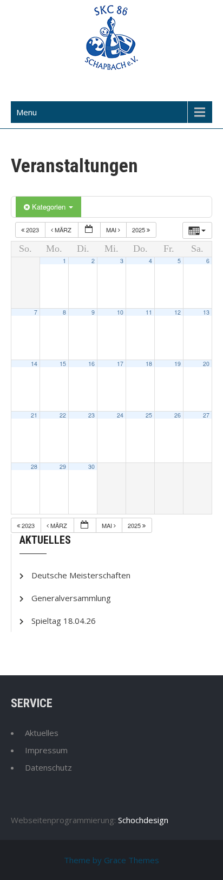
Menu (26, 112)
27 (206, 415)
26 (177, 415)
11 (149, 312)
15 (63, 364)
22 (63, 415)
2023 (32, 229)
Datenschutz (48, 767)
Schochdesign (143, 819)
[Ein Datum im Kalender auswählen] (89, 230)
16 (91, 364)
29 (63, 466)
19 (177, 364)
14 (34, 364)
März (63, 229)
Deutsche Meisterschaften (80, 575)
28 (34, 466)
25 (149, 415)
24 (120, 415)
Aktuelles (41, 732)
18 (149, 364)
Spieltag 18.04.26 (63, 620)
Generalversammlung (71, 597)
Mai (112, 229)
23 (91, 415)
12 (177, 312)
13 (206, 312)
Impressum (46, 750)
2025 (139, 229)
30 (91, 466)
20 (206, 364)
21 (34, 415)
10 (120, 312)
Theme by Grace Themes (111, 860)
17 (120, 364)
